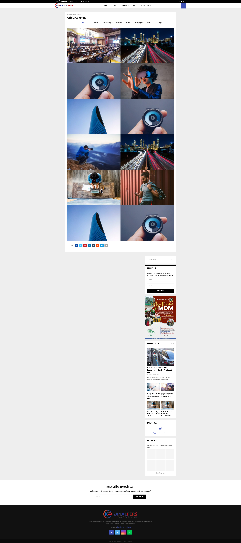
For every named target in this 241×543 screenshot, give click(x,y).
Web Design (158, 22)
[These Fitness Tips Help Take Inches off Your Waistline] (153, 405)
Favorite (166, 433)
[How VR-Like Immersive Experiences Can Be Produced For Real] (160, 357)
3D (89, 22)
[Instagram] (123, 532)
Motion (128, 22)
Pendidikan (145, 5)
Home (106, 5)
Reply (154, 433)
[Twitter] (117, 532)
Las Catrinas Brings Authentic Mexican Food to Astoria (167, 395)
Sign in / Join (85, 1)
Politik (113, 5)
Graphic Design (107, 22)
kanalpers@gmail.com (124, 527)
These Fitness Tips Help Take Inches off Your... (153, 413)
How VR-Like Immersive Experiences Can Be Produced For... (159, 370)
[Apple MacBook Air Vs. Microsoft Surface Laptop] (167, 405)
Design (96, 22)
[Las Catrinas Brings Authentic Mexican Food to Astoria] (167, 387)
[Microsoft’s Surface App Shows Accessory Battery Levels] (153, 387)
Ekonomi (124, 5)
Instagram (119, 22)
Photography (139, 22)
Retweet (160, 433)
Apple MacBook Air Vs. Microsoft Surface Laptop (166, 413)
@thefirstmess (160, 473)
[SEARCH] (172, 260)
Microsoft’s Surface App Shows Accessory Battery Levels (153, 395)
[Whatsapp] (129, 532)
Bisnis (134, 5)
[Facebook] (111, 532)
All (83, 22)
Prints (148, 22)
